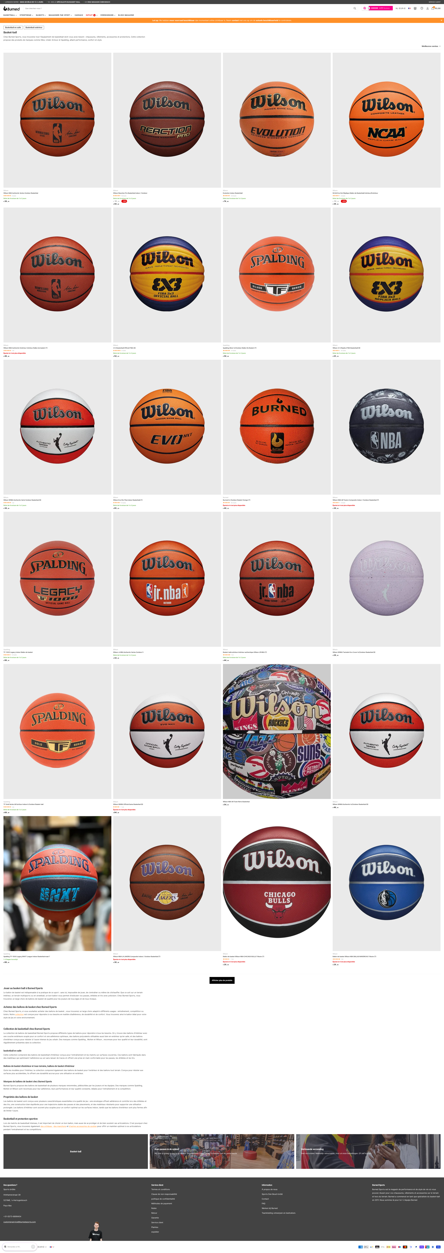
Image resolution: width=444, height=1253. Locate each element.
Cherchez (355, 8)
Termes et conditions (160, 1189)
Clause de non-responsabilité (164, 1194)
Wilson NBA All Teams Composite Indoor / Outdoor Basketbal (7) (356, 500)
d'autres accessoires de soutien (83, 1126)
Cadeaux (79, 15)
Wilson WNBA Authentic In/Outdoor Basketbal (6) (350, 804)
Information (267, 1185)
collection (19, 1014)
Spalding (226, 345)
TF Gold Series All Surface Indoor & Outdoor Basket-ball (23, 804)
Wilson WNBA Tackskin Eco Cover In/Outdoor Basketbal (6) (354, 652)
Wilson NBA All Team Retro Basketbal (236, 802)
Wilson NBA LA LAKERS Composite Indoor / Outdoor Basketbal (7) (136, 956)
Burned (225, 497)
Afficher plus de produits (222, 980)
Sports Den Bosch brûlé (272, 1194)
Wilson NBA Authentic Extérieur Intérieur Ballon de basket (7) (25, 348)
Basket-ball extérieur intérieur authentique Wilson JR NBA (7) (245, 652)
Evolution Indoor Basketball (232, 193)
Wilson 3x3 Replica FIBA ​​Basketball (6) (346, 348)
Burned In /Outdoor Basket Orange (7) (236, 500)
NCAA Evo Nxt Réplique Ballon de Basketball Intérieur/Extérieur (355, 193)
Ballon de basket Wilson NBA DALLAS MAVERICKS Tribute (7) (354, 956)
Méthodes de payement (161, 1203)
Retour (154, 1213)
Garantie (155, 1218)
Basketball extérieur (34, 27)
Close (441, 20)
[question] (422, 8)
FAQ (263, 1203)
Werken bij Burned (270, 1208)
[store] (415, 8)
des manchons (60, 1126)
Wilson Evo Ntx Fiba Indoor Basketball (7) (128, 500)
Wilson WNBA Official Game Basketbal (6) (128, 804)
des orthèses (46, 1126)
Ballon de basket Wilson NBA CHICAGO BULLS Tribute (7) (243, 956)
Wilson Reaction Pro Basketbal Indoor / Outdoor (130, 193)
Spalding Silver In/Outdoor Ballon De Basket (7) (239, 348)
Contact (265, 1199)
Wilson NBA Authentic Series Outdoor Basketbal (20, 193)
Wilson (5, 190)
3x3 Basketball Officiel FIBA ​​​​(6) (124, 348)
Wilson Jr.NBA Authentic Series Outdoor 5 (128, 652)
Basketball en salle (13, 27)
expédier (155, 1232)
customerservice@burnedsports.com (19, 1222)
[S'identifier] (427, 8)
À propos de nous (269, 1189)
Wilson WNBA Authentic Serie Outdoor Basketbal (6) (22, 500)
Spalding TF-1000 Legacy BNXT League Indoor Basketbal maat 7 (26, 956)
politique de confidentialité (163, 1199)
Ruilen (154, 1208)
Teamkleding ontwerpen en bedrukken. (279, 1213)
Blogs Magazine (126, 15)
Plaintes (154, 1227)
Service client (157, 1185)
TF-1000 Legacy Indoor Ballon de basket (18, 652)
